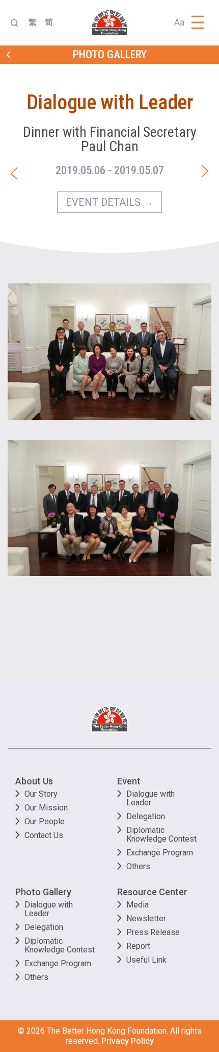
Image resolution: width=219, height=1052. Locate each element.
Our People (44, 821)
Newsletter (146, 918)
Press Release (153, 932)
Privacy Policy (127, 1041)
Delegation (145, 816)
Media (137, 905)
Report (138, 946)
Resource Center (152, 892)
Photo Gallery (43, 892)
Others (138, 866)
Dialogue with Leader (150, 798)
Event (129, 781)
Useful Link (146, 960)
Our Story (41, 794)
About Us (34, 781)
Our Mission (46, 807)
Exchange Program (159, 852)
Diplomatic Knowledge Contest (161, 834)
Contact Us (43, 835)
